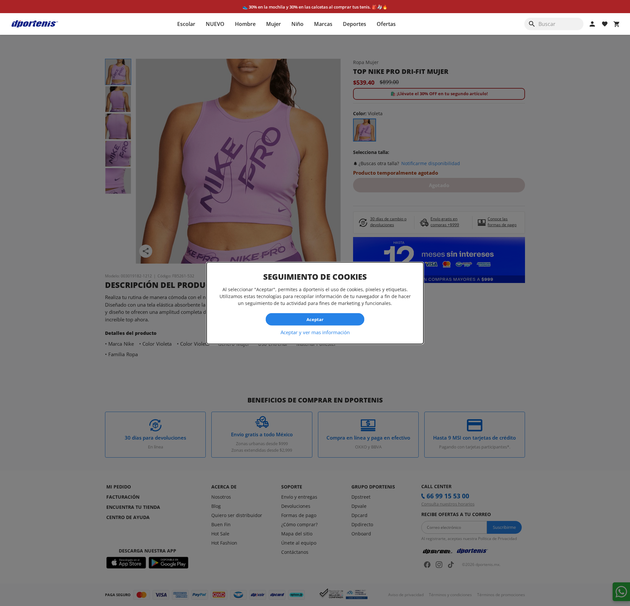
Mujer (273, 24)
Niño (297, 24)
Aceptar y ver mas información (315, 332)
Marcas (323, 24)
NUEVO (215, 24)
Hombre (245, 24)
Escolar (186, 24)
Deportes (354, 24)
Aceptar (315, 319)
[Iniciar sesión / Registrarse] (592, 24)
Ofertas (386, 24)
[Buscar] (531, 24)
